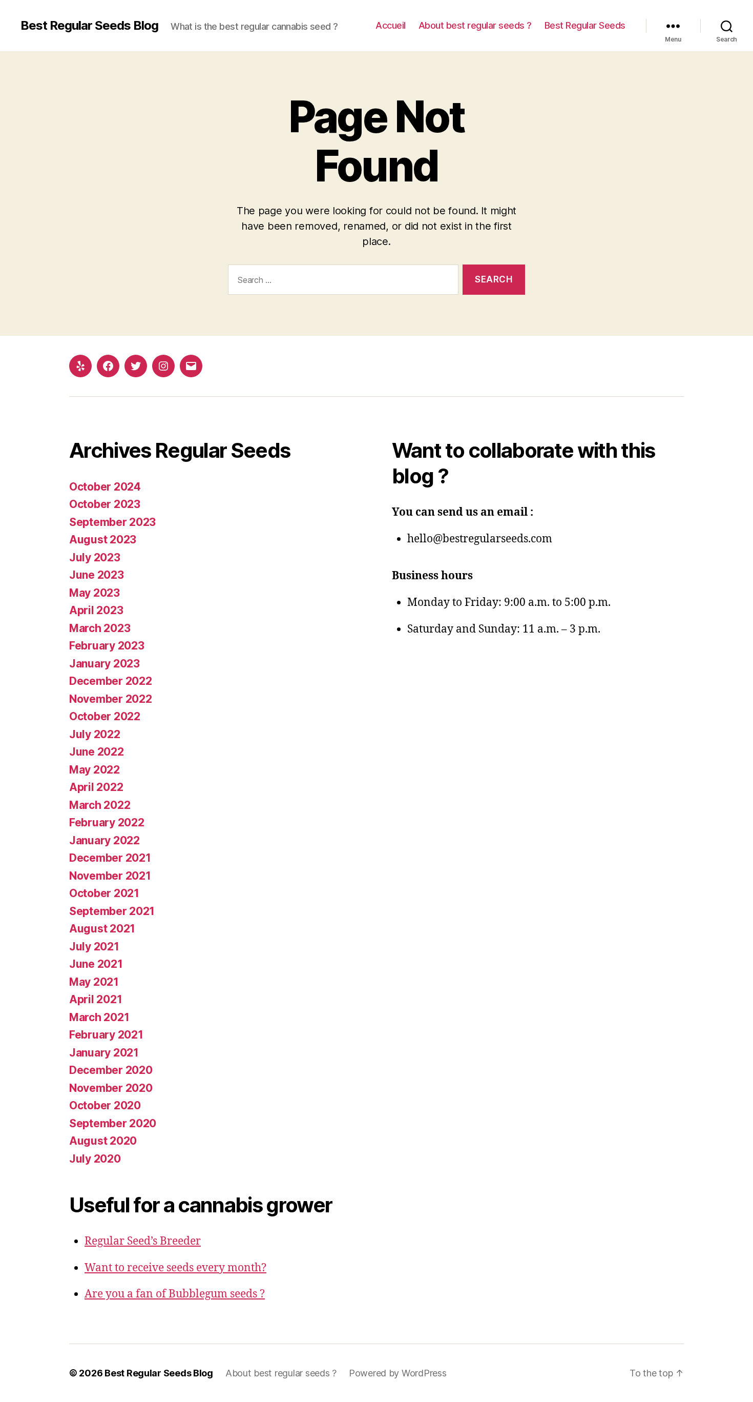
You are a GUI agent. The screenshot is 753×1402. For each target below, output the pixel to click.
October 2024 (105, 486)
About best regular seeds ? (475, 25)
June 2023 (96, 574)
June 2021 (96, 964)
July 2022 (94, 734)
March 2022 (99, 805)
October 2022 (104, 716)
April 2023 (96, 610)
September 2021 (112, 911)
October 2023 (104, 504)
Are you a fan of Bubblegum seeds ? (175, 1294)
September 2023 (112, 522)
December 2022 (110, 681)
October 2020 (105, 1105)
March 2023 (99, 628)
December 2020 (111, 1070)
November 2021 (110, 875)
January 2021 (104, 1052)
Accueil (390, 25)
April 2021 (95, 999)
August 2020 (103, 1140)
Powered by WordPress (398, 1373)
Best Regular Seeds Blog (89, 25)
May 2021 (94, 982)
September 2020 (112, 1123)
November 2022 (110, 699)
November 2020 (111, 1088)
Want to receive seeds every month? (175, 1268)
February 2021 (106, 1034)
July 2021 (94, 946)
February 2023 (106, 645)
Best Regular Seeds (585, 25)
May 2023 (94, 592)
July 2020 (95, 1158)
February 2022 (106, 822)
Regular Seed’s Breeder (143, 1241)
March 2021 (99, 1017)
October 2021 (104, 893)
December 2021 (110, 857)
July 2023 (94, 557)
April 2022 (96, 787)
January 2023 (104, 663)
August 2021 (102, 928)
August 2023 (102, 539)
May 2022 (94, 769)
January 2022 (104, 840)
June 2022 (96, 751)
